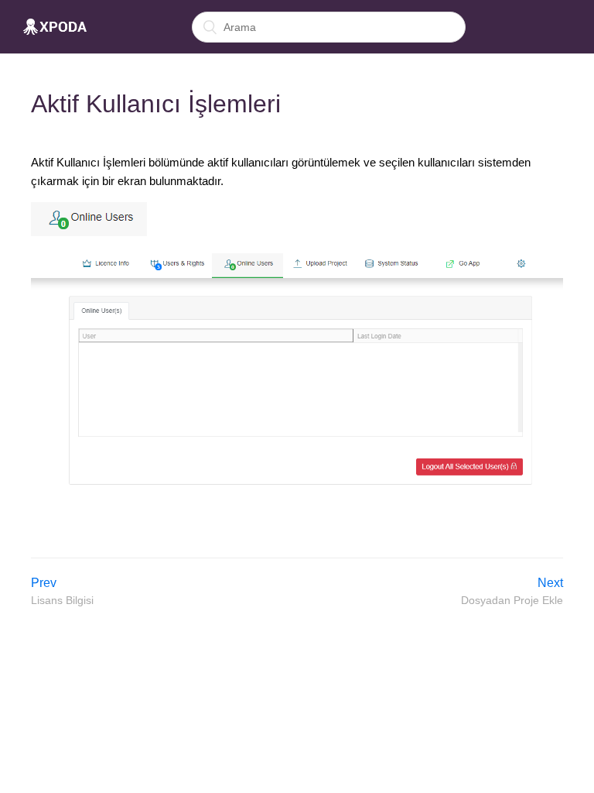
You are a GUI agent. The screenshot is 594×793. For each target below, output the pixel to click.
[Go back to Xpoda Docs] (55, 27)
